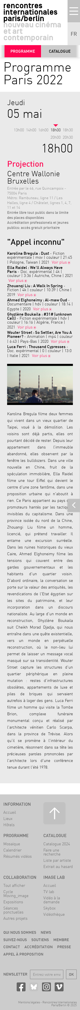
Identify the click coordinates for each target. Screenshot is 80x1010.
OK (71, 974)
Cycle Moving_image (15, 893)
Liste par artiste (57, 860)
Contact (11, 946)
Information (17, 804)
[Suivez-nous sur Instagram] (46, 986)
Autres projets (15, 918)
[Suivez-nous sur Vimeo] (59, 986)
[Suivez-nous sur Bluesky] (33, 986)
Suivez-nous (15, 939)
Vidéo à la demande (51, 899)
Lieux (7, 818)
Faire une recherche (51, 852)
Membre (61, 939)
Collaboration (19, 877)
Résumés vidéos (17, 856)
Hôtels (9, 824)
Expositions (13, 901)
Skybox (49, 908)
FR (74, 34)
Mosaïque (11, 843)
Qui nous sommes (19, 932)
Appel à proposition (23, 954)
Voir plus (59, 262)
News (46, 932)
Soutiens (40, 939)
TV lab (48, 891)
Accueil (9, 812)
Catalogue (60, 51)
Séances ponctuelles (13, 910)
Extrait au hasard (58, 866)
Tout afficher (14, 885)
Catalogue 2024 (56, 843)
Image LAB (54, 877)
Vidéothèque (54, 914)
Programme (22, 51)
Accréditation (38, 946)
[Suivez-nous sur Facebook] (21, 986)
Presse (64, 946)
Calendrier (12, 850)
